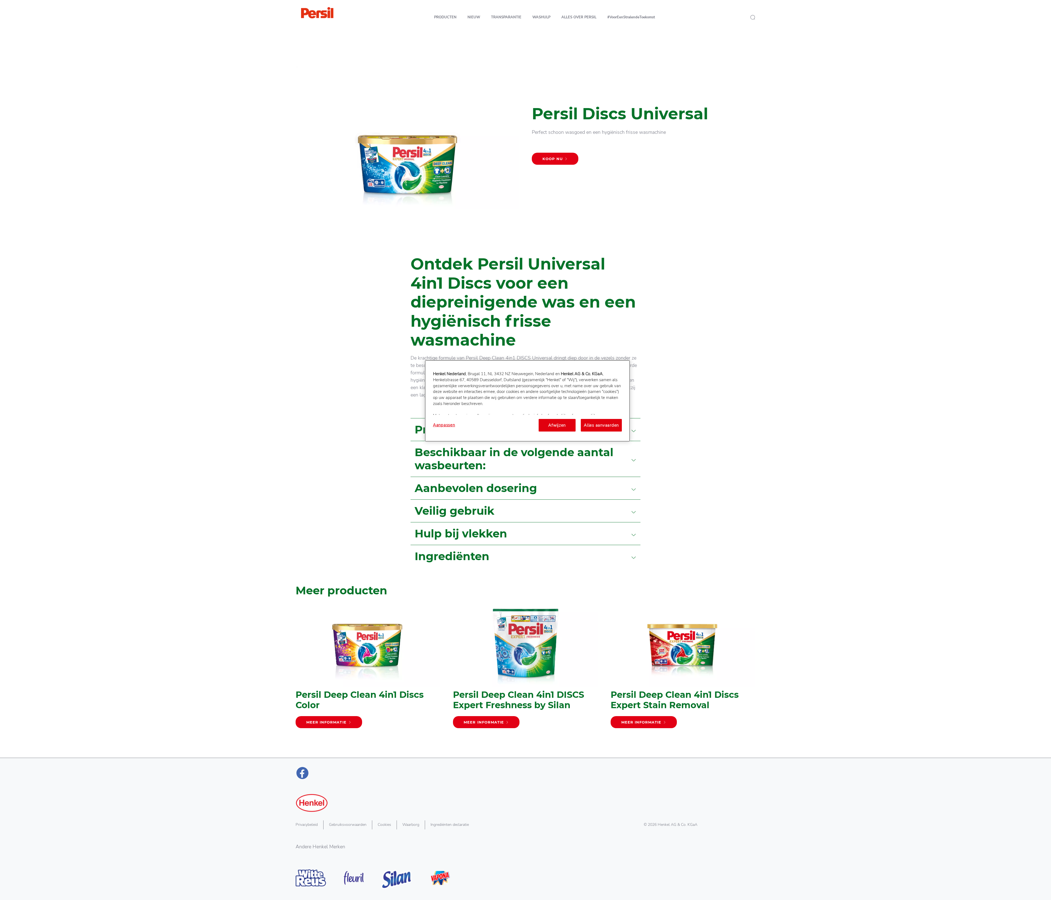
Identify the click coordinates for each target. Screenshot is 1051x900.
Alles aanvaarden (601, 425)
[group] (525, 677)
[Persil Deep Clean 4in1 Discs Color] (368, 669)
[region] (527, 401)
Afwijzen (557, 425)
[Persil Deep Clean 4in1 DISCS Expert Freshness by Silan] (525, 669)
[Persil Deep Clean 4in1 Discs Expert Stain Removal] (683, 669)
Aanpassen (444, 425)
